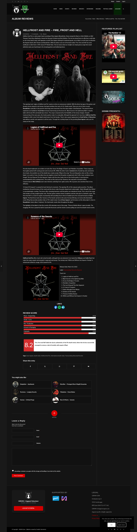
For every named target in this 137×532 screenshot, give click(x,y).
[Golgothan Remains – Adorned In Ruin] (1, 266)
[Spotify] (59, 308)
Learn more (121, 524)
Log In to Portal (28, 508)
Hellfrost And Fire (45, 355)
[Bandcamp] (63, 308)
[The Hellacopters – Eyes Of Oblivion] (135, 266)
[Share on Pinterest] (74, 366)
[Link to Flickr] (27, 1)
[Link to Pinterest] (24, 1)
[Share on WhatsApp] (59, 366)
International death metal (57, 355)
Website (38, 443)
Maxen (45, 34)
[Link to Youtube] (18, 1)
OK (111, 524)
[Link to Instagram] (21, 1)
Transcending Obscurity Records (72, 270)
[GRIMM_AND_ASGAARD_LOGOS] (20, 9)
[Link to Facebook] (12, 1)
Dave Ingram (29, 355)
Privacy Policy (96, 518)
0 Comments (34, 34)
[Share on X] (45, 366)
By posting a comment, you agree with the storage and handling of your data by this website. (38, 471)
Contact (118, 1)
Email (38, 437)
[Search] (123, 9)
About (112, 1)
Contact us (95, 515)
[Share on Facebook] (30, 366)
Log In (123, 1)
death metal (37, 355)
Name (38, 430)
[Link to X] (15, 1)
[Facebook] (55, 308)
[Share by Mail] (88, 366)
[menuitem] (112, 1)
